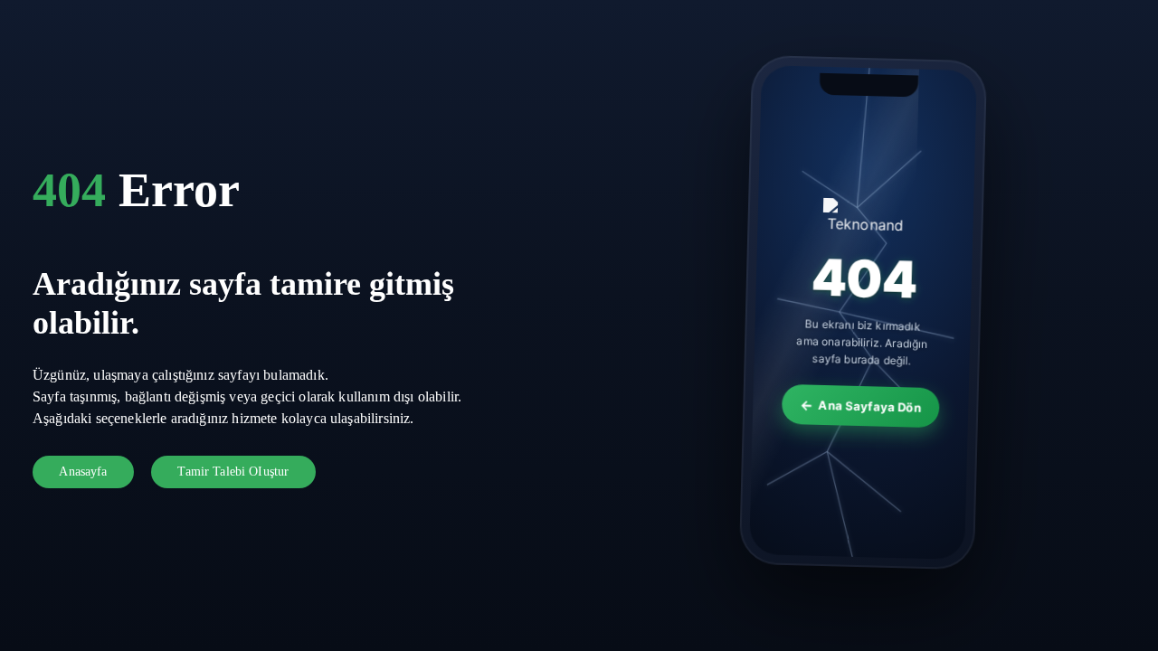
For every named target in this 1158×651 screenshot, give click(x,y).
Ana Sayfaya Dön (870, 409)
